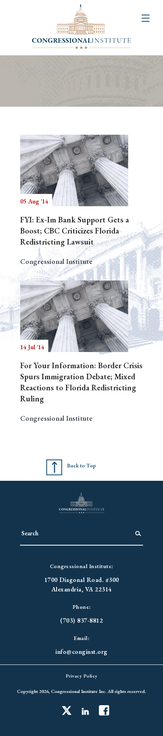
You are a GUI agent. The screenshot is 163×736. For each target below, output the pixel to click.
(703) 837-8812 (81, 620)
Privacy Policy (82, 676)
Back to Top (81, 465)
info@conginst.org (81, 652)
